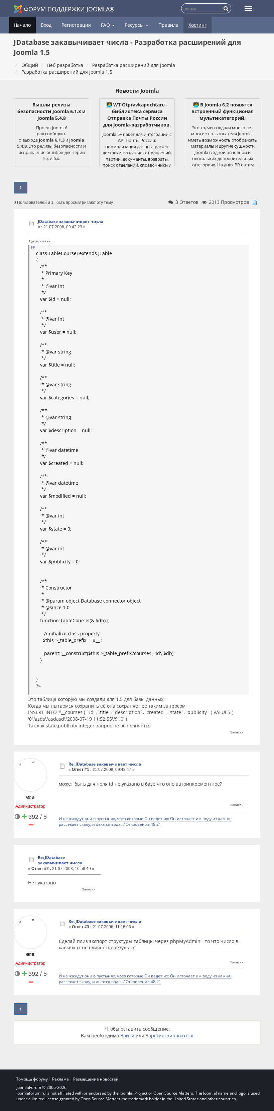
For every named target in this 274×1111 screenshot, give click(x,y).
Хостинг (197, 25)
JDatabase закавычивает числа (70, 221)
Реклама (60, 1079)
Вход (46, 25)
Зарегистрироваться (169, 1035)
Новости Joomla (137, 90)
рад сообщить (51, 134)
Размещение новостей (96, 1079)
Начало (22, 25)
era (30, 796)
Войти (127, 1035)
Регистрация (76, 25)
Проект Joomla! (51, 128)
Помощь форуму (31, 1079)
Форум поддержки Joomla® (69, 9)
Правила (168, 25)
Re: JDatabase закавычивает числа (104, 764)
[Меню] (248, 8)
